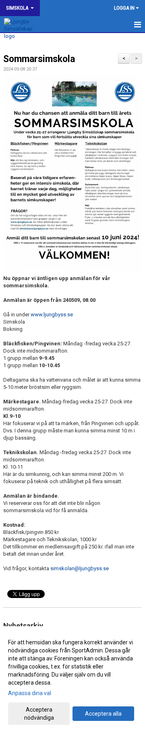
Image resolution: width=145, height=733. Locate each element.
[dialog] (72, 679)
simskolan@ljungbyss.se (79, 568)
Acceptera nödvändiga (39, 713)
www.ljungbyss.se (52, 314)
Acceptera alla (103, 713)
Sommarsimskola (39, 59)
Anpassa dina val (29, 693)
